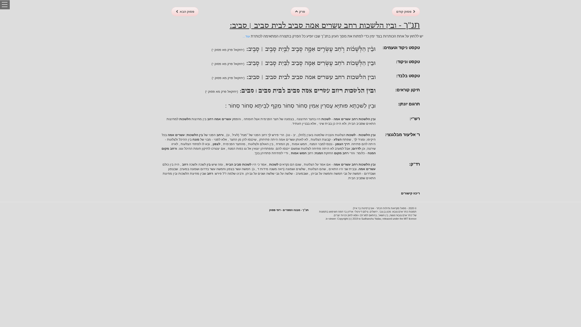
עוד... (246, 36)
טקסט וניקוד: (408, 61)
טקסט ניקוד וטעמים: (401, 47)
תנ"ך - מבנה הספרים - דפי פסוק (289, 210)
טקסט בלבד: (408, 76)
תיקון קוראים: (407, 90)
